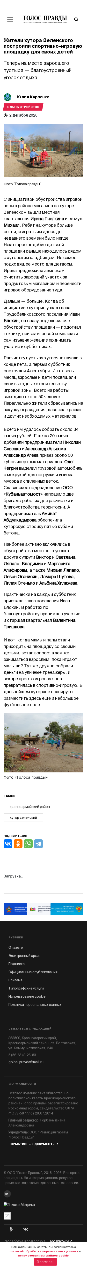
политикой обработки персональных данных (42, 1251)
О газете (15, 948)
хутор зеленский (23, 818)
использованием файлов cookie (43, 1255)
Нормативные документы (31, 1144)
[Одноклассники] (18, 843)
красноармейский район (30, 807)
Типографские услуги (26, 988)
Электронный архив (24, 956)
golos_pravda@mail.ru (26, 1062)
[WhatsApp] (28, 843)
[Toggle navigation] (10, 19)
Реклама (15, 980)
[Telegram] (38, 843)
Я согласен (45, 1262)
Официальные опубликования (33, 972)
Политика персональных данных (34, 1005)
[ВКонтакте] (8, 843)
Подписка (16, 964)
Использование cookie (26, 997)
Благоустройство (23, 107)
